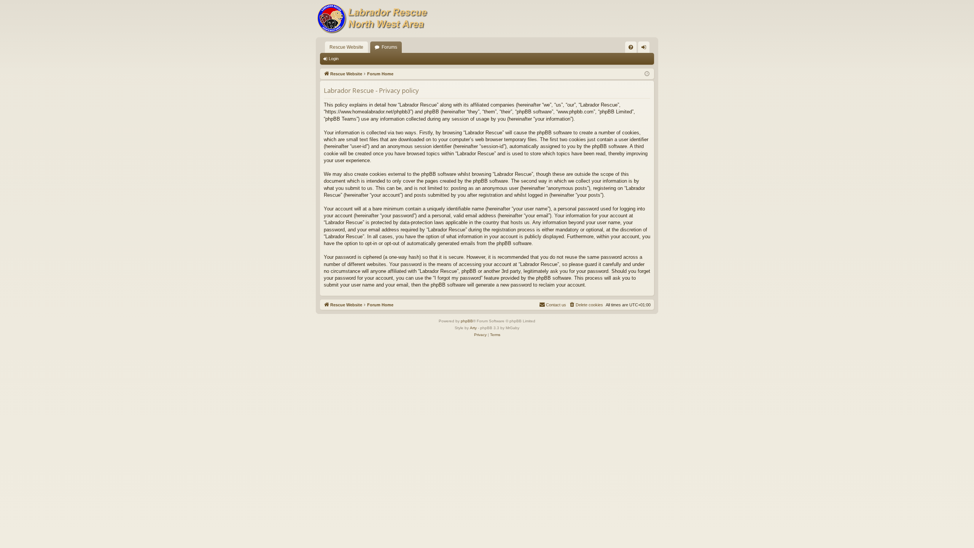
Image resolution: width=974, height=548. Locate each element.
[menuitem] (631, 47)
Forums (389, 47)
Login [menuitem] (645, 49)
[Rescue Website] (373, 18)
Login (334, 58)
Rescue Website (346, 47)
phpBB (467, 321)
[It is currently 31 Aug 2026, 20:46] (647, 74)
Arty (473, 328)
